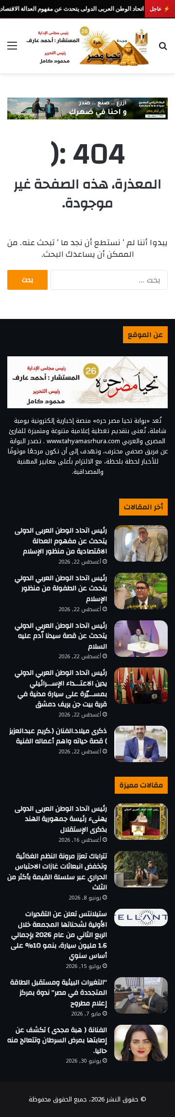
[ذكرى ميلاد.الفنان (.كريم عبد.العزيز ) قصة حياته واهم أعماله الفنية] (141, 744)
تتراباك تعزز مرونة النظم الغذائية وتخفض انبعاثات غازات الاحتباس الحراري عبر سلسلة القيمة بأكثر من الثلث (57, 872)
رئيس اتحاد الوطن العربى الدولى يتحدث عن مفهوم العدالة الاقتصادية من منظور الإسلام (61, 541)
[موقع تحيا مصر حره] (87, 46)
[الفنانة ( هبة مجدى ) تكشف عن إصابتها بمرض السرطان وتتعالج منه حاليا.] (141, 1043)
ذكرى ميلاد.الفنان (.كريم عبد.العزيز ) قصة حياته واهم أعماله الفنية (58, 736)
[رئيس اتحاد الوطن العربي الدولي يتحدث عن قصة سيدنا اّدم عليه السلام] (141, 638)
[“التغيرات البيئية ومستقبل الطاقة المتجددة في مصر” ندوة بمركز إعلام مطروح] (141, 995)
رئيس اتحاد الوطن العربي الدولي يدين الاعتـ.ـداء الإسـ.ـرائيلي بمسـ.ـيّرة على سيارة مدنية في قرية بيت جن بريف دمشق (61, 689)
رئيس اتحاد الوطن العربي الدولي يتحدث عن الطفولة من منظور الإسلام (61, 588)
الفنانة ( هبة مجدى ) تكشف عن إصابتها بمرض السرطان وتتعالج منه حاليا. (57, 1040)
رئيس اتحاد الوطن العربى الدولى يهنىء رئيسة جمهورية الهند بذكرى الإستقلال (61, 819)
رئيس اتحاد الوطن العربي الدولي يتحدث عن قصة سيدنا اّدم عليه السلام (61, 636)
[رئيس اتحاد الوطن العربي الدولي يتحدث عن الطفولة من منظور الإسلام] (141, 591)
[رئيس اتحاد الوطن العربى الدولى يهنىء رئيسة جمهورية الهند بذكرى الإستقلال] (141, 821)
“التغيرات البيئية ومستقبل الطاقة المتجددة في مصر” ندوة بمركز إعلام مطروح (58, 993)
